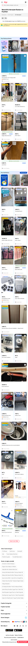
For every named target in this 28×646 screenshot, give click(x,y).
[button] (2, 2)
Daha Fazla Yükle (14, 541)
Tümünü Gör (23, 38)
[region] (14, 46)
